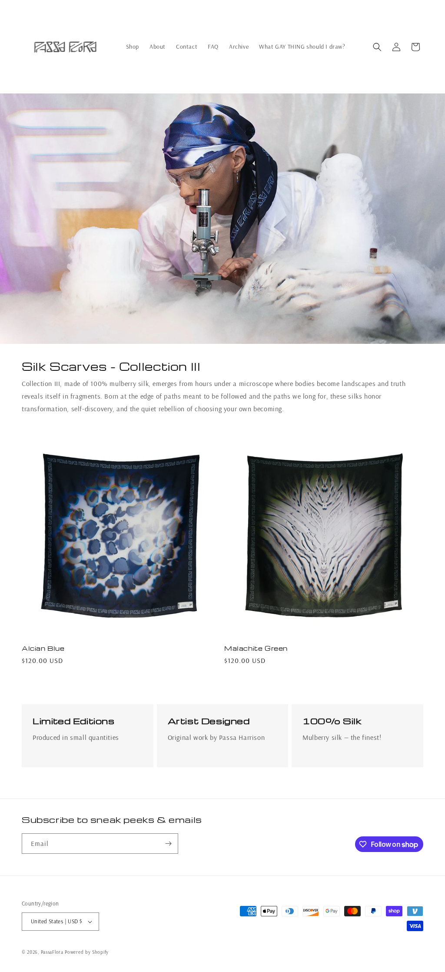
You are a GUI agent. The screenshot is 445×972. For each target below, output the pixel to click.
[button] (377, 47)
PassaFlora (52, 952)
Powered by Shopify (87, 952)
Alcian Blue (43, 648)
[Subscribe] (168, 843)
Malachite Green (256, 648)
